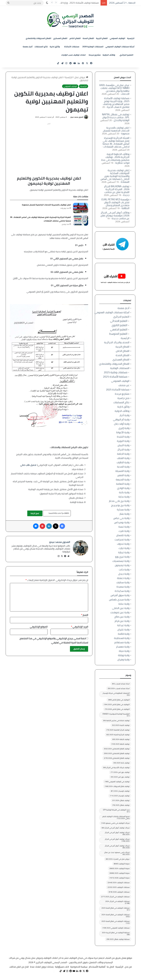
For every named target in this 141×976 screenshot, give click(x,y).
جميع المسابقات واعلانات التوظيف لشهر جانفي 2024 (116, 817)
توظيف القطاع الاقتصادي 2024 (117, 748)
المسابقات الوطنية (119, 368)
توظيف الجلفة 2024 (121, 739)
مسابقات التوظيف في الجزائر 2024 (117, 902)
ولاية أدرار (124, 415)
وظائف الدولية (109, 55)
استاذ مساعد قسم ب (121, 683)
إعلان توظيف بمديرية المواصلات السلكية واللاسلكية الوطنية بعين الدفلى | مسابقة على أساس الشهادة (115, 176)
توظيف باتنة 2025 (121, 762)
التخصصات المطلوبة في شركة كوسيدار (116, 694)
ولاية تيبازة (123, 552)
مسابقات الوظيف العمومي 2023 (116, 927)
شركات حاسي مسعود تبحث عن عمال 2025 (117, 853)
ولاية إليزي (123, 428)
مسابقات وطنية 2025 (115, 372)
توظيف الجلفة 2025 (120, 744)
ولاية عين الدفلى (120, 608)
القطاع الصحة (88, 38)
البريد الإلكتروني (79, 626)
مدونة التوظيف (122, 863)
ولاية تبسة (123, 526)
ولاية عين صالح (121, 616)
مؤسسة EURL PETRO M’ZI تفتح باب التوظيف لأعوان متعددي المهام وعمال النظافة (115, 203)
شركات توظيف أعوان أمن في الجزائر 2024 (117, 833)
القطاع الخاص (75, 38)
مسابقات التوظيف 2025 (119, 887)
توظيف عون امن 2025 (120, 776)
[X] (61, 556)
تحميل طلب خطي (28, 465)
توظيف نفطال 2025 (121, 805)
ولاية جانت (124, 569)
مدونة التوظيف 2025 (119, 873)
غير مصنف (123, 385)
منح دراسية (123, 398)
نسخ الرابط (35, 513)
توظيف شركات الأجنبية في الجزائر (116, 767)
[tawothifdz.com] (70, 20)
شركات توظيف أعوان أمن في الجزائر (116, 827)
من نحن (128, 967)
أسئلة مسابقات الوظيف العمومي (119, 46)
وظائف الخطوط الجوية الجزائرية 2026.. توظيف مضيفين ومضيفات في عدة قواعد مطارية (115, 158)
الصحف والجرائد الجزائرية (116, 342)
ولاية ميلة (124, 650)
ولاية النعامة (122, 483)
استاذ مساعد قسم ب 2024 (119, 688)
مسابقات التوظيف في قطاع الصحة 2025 (115, 922)
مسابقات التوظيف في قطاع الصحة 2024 (115, 915)
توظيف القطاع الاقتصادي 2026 (117, 758)
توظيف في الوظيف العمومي (117, 781)
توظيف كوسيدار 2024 (120, 791)
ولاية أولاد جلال (121, 423)
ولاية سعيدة (122, 586)
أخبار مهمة (27, 46)
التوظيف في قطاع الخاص (119, 699)
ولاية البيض (123, 445)
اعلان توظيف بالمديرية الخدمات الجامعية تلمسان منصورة (46, 205)
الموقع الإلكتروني (39, 626)
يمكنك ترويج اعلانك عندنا (42, 967)
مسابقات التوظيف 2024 (119, 882)
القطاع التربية (102, 38)
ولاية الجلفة (123, 453)
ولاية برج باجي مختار (119, 500)
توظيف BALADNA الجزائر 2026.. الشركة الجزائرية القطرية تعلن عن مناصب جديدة (116, 190)
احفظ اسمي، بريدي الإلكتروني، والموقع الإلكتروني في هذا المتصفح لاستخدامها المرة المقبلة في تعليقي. (54, 640)
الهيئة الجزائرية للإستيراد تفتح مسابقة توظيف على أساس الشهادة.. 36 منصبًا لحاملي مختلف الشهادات (116, 142)
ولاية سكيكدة (122, 590)
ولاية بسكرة (123, 509)
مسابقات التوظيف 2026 (119, 891)
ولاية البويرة (123, 440)
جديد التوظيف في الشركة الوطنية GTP (116, 810)
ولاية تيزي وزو (122, 556)
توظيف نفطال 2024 (121, 800)
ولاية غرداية (123, 625)
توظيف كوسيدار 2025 (120, 795)
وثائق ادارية (55, 46)
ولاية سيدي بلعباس (119, 599)
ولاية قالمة (123, 633)
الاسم (84, 615)
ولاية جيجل (123, 573)
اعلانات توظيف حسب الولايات (73, 55)
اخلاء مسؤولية (62, 967)
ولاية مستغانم (121, 642)
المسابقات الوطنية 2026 (92, 46)
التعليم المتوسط (118, 333)
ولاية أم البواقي (121, 419)
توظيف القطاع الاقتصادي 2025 (117, 753)
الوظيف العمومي (117, 38)
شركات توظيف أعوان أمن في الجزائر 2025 (117, 840)
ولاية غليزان (123, 629)
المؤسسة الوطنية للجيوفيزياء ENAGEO (116, 714)
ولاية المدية (123, 466)
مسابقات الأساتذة (71, 46)
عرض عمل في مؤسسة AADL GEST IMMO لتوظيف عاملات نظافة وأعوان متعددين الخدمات (114, 89)
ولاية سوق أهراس (120, 595)
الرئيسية (130, 38)
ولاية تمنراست (122, 539)
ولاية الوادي (123, 488)
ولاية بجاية (123, 496)
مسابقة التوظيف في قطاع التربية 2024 (116, 933)
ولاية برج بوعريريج (120, 505)
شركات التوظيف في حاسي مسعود (115, 823)
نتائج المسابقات (41, 46)
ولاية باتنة (124, 492)
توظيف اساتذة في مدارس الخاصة (116, 720)
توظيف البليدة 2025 (121, 725)
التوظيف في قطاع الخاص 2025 (117, 704)
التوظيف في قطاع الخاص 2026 (117, 709)
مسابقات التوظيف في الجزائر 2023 (115, 896)
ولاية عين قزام (122, 620)
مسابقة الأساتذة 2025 (115, 376)
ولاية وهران (123, 659)
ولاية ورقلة (123, 655)
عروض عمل (80, 77)
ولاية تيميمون (122, 565)
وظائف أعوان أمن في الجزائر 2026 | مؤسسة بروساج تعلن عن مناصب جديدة (115, 215)
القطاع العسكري (60, 38)
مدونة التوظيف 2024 (119, 868)
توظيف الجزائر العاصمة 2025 (118, 729)
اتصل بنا (110, 967)
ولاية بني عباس (121, 518)
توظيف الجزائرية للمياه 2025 (118, 734)
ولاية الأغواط (122, 432)
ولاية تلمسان (122, 535)
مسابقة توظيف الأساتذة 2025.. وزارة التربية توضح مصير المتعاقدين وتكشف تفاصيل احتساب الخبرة (116, 102)
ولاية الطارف (123, 462)
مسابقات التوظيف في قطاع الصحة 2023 (115, 908)
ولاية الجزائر (123, 449)
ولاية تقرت (124, 530)
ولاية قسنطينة (121, 638)
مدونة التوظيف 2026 (119, 877)
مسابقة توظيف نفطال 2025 (118, 939)
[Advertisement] (49, 145)
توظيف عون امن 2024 (120, 772)
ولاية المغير (123, 475)
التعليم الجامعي (118, 329)
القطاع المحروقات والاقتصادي (38, 38)
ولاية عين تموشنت (119, 612)
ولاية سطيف (122, 582)
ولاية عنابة (123, 603)
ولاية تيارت (124, 548)
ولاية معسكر (122, 646)
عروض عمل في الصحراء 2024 (118, 859)
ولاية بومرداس (121, 522)
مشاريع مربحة (95, 55)
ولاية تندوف (123, 543)
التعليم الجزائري (126, 55)
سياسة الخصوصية (78, 967)
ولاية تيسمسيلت (120, 560)
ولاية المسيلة (122, 470)
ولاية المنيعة (122, 479)
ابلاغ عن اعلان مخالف (19, 967)
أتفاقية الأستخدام (97, 967)
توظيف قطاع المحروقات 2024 (117, 786)
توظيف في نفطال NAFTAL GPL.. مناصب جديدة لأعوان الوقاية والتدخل (115, 117)
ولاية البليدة (123, 436)
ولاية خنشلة (123, 578)
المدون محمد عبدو (76, 117)
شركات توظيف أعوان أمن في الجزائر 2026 (117, 846)
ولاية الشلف (123, 458)
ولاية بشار (124, 513)
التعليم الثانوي (119, 325)
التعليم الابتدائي (118, 320)
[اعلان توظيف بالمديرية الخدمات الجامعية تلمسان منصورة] (80, 208)
